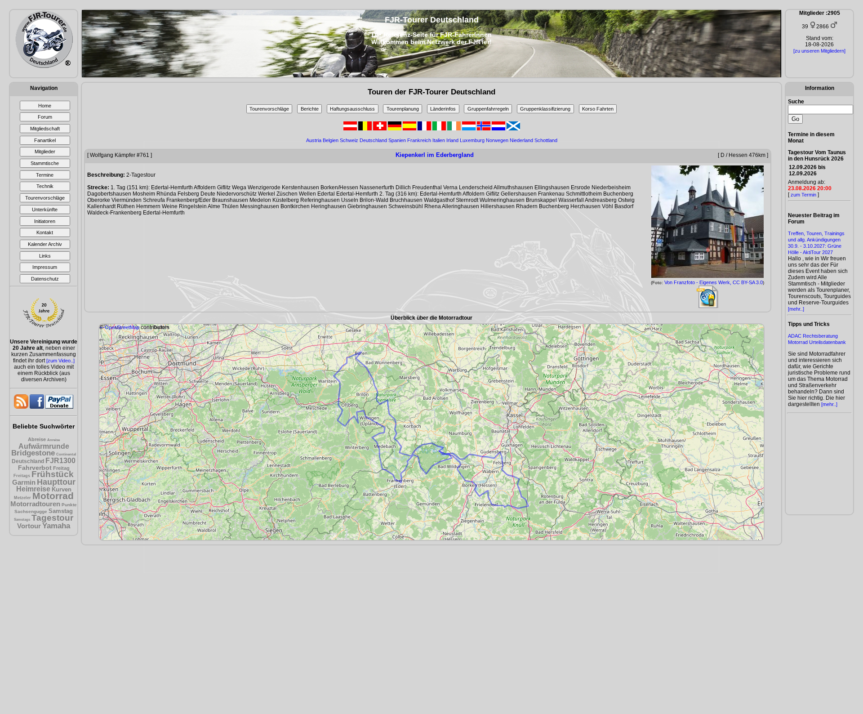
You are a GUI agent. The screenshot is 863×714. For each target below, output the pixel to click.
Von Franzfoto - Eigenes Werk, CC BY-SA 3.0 (713, 282)
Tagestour (52, 517)
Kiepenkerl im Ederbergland (435, 155)
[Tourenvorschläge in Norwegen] (484, 128)
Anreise (53, 440)
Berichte (310, 109)
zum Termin (803, 194)
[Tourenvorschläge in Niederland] (499, 128)
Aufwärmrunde (43, 446)
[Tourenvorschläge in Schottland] (513, 128)
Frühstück (52, 474)
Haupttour (56, 481)
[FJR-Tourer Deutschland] (44, 66)
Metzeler (22, 497)
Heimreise (33, 489)
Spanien (397, 140)
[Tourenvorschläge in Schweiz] (380, 128)
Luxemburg (472, 140)
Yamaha (56, 526)
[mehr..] (796, 309)
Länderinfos (443, 109)
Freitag (61, 468)
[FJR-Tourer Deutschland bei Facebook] (37, 407)
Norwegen (497, 140)
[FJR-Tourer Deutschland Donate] (59, 407)
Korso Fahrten (598, 109)
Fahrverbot (35, 467)
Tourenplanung (403, 109)
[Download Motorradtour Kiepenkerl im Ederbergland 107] (707, 306)
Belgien (330, 140)
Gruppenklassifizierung (545, 109)
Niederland (521, 140)
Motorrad (53, 496)
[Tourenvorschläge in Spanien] (410, 128)
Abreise (37, 439)
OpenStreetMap (122, 327)
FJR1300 (60, 460)
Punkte (69, 504)
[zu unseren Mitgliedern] (819, 51)
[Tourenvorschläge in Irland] (454, 128)
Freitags (21, 475)
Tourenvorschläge (269, 109)
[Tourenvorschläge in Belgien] (365, 128)
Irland (452, 140)
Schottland (545, 140)
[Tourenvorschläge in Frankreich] (425, 128)
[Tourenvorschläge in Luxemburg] (469, 128)
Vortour (29, 526)
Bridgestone (33, 453)
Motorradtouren (35, 504)
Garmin (24, 482)
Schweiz (349, 140)
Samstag (61, 511)
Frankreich (419, 140)
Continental (66, 454)
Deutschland (28, 461)
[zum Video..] (60, 360)
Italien (438, 140)
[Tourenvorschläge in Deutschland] (395, 128)
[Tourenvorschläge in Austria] (350, 128)
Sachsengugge (30, 511)
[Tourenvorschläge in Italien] (439, 128)
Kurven (61, 489)
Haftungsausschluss (352, 109)
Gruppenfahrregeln (488, 109)
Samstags (22, 520)
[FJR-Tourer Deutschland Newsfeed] (22, 407)
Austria (313, 140)
